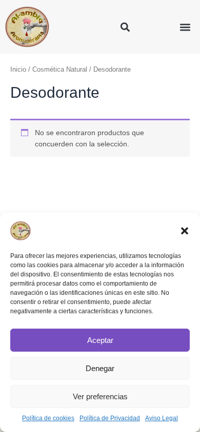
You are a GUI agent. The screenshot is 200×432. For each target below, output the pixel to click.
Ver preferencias (100, 396)
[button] (184, 231)
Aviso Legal (161, 418)
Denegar (100, 368)
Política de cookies (48, 418)
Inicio (18, 69)
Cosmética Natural (59, 69)
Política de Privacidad (109, 418)
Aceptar (100, 340)
